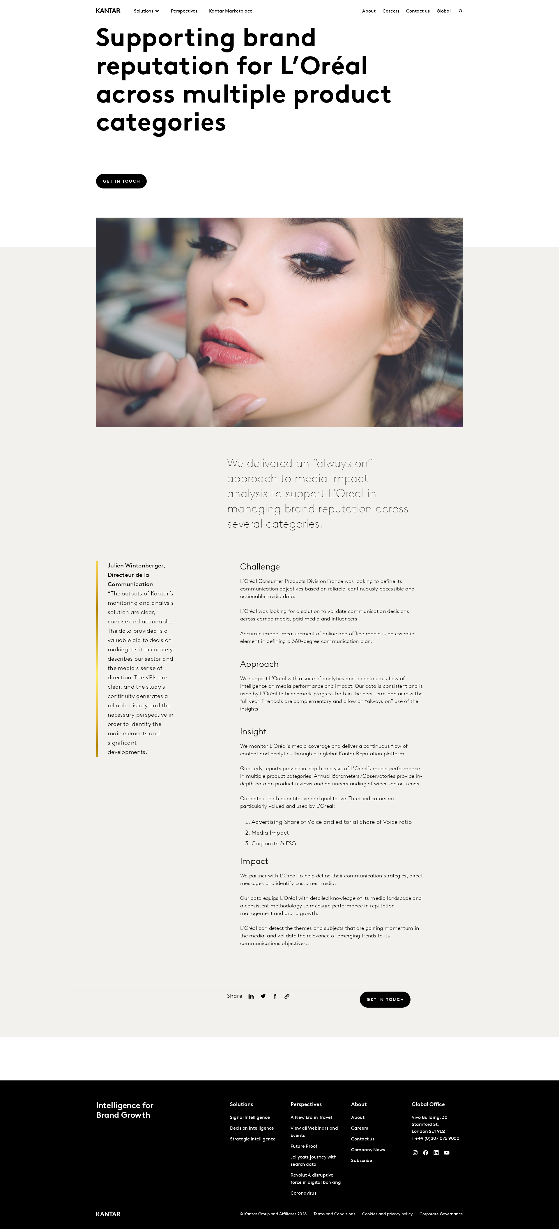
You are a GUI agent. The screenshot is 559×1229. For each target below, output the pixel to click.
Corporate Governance (441, 1214)
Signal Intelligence (250, 1117)
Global (444, 11)
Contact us (417, 11)
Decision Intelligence (252, 1128)
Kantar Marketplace (230, 11)
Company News (368, 1150)
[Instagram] (415, 1154)
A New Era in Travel (311, 1117)
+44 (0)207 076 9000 (437, 1138)
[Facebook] (425, 1154)
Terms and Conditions (334, 1214)
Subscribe (361, 1161)
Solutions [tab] (143, 11)
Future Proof (304, 1146)
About (369, 11)
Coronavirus (303, 1193)
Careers (391, 11)
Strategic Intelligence (253, 1139)
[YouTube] (436, 1154)
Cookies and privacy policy (387, 1214)
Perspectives (184, 11)
